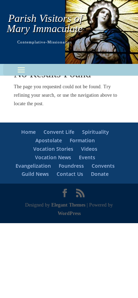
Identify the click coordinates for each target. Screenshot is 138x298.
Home (28, 132)
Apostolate (48, 140)
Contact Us (70, 174)
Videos (89, 148)
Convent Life (59, 132)
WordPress (69, 213)
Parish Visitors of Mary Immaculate (44, 23)
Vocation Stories (53, 148)
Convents (103, 165)
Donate (100, 174)
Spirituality (95, 132)
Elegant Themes (68, 205)
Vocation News (53, 157)
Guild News (35, 174)
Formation (82, 140)
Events (87, 157)
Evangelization (33, 165)
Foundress (71, 165)
